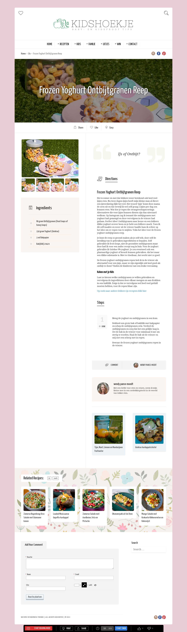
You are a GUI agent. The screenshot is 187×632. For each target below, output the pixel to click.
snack (55, 478)
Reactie (29, 557)
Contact (132, 44)
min (110, 628)
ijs (49, 478)
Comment (114, 365)
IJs (29, 53)
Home (49, 44)
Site (27, 585)
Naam (28, 574)
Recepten (64, 44)
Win (119, 44)
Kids (79, 44)
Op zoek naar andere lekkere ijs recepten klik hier (122, 291)
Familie (92, 44)
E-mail (76, 574)
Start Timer (121, 628)
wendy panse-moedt (148, 365)
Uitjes (106, 44)
